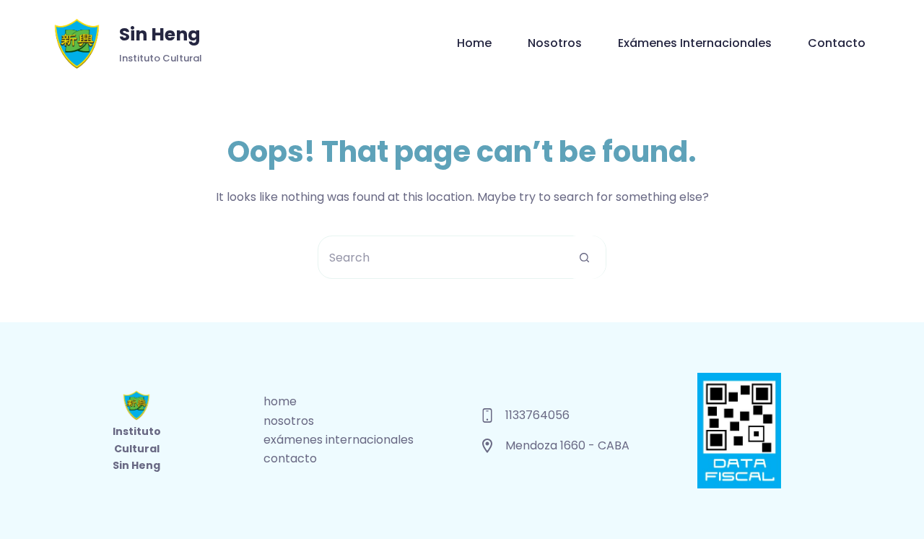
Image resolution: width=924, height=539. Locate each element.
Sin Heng (160, 34)
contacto (837, 43)
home (474, 43)
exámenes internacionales (695, 43)
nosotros (555, 43)
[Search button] (584, 257)
